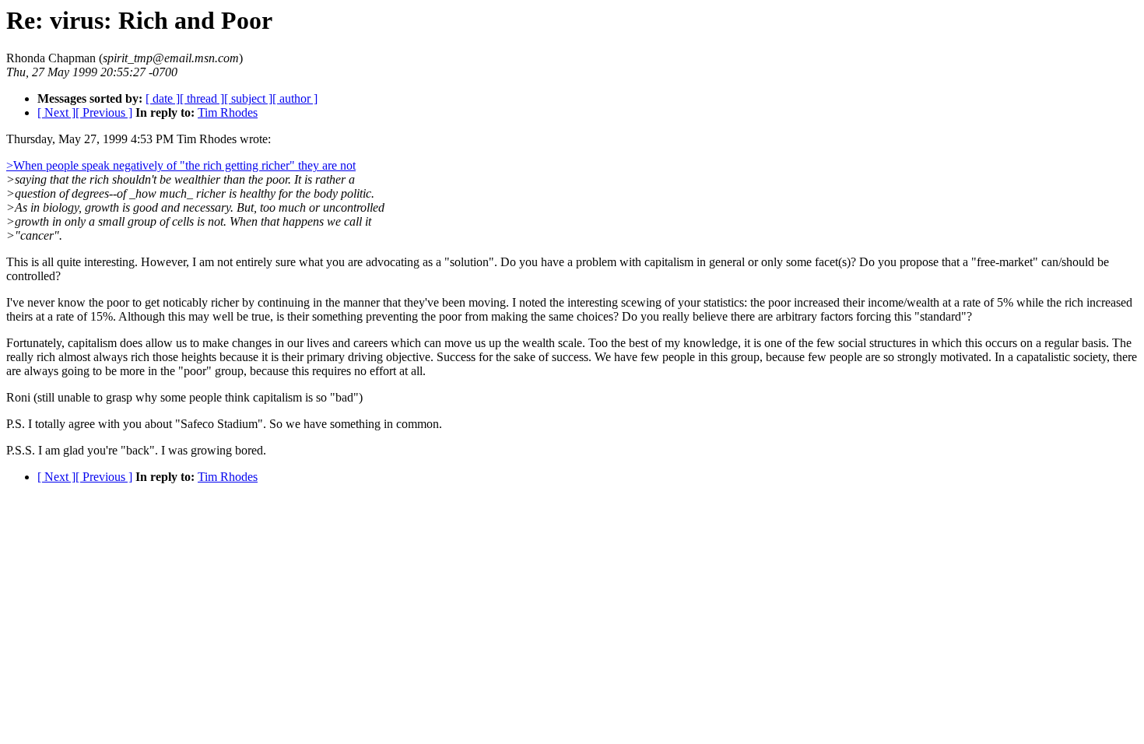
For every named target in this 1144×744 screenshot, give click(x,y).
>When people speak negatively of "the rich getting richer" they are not (181, 165)
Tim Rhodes (228, 112)
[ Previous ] (103, 112)
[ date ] (163, 98)
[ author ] (295, 98)
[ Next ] (56, 112)
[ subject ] (248, 98)
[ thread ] (202, 98)
